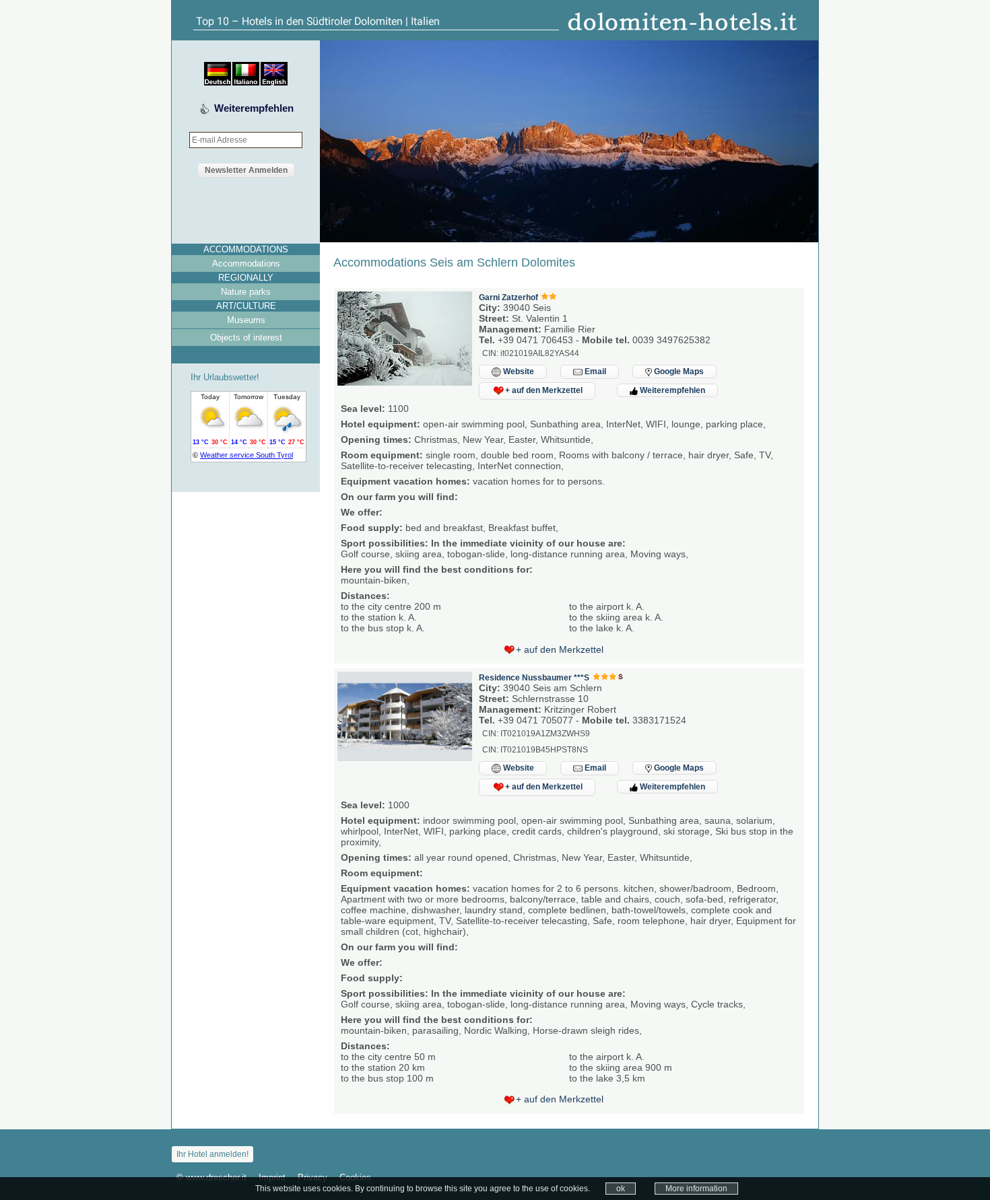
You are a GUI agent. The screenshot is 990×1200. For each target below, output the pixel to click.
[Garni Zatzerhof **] (404, 382)
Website (517, 371)
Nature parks (246, 292)
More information (696, 1188)
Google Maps (678, 371)
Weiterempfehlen (254, 108)
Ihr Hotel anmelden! (212, 1154)
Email (594, 371)
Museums (246, 320)
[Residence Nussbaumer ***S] (404, 757)
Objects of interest (246, 337)
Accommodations (246, 263)
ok (620, 1188)
